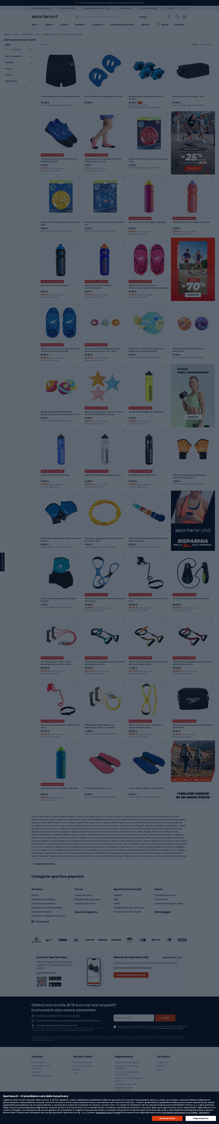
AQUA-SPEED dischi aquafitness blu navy (103, 96)
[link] (169, 17)
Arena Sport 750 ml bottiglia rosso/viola (191, 222)
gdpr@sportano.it (104, 1112)
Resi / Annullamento (82, 1066)
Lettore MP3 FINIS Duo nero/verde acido (191, 598)
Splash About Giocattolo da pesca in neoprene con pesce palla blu (146, 349)
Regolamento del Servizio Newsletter (79, 1030)
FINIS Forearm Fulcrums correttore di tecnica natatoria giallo (145, 726)
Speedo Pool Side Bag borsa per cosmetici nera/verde (192, 726)
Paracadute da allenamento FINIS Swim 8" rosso (60, 726)
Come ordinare (38, 1062)
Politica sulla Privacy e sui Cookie (42, 1040)
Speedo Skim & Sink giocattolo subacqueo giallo (60, 223)
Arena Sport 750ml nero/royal (55, 285)
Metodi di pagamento (41, 1075)
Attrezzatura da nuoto (51, 34)
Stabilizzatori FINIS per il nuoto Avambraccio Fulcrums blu (105, 599)
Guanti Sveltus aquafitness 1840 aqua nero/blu (58, 599)
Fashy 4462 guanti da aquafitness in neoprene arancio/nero (189, 476)
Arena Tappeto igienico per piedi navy (146, 788)
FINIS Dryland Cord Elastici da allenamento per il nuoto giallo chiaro (148, 663)
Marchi (145, 25)
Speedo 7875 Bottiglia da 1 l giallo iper (146, 412)
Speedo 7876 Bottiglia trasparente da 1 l (103, 475)
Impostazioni (200, 1118)
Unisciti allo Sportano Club (131, 975)
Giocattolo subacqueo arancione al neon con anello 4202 (104, 539)
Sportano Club (126, 8)
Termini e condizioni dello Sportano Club (127, 1073)
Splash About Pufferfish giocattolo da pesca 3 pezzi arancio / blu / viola (102, 349)
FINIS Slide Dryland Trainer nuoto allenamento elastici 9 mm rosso (56, 663)
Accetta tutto (167, 1118)
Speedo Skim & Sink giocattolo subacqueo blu (104, 223)
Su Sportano (162, 1062)
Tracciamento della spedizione (40, 1067)
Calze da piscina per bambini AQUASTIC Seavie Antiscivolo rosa (103, 160)
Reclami (77, 1069)
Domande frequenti (82, 1062)
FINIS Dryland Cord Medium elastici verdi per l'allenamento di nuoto (105, 663)
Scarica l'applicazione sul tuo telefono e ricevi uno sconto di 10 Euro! (112, 3)
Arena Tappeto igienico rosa (98, 788)
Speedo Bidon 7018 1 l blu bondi (55, 475)
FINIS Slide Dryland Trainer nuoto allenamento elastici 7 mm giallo (100, 726)
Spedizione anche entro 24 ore (97, 8)
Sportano (7, 34)
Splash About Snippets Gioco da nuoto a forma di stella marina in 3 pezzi (104, 413)
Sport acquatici (27, 34)
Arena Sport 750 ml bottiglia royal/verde (59, 788)
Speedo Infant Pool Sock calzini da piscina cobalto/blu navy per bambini (60, 349)
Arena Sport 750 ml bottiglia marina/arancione (98, 286)
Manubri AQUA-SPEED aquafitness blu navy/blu (146, 97)
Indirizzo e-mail (123, 1018)
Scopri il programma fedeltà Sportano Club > (133, 967)
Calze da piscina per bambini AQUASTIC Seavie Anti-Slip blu (59, 160)
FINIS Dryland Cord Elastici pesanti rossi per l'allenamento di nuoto (193, 663)
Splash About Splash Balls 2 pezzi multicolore (188, 349)
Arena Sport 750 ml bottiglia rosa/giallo (147, 222)
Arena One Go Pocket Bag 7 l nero (188, 96)
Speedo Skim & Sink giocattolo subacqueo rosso (148, 160)
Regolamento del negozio (127, 1062)
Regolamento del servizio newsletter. (171, 1028)
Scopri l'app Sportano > (46, 972)
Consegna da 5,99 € (42, 8)
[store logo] (44, 17)
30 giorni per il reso (68, 8)
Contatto (171, 8)
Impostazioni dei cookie (126, 1084)
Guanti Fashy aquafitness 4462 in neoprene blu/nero (61, 539)
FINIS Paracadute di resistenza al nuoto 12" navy (148, 599)
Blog (75, 1073)
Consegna (36, 1072)
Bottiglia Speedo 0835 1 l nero (142, 475)
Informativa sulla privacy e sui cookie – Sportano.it (185, 1112)
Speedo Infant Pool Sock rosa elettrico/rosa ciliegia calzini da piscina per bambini (149, 286)
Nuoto (38, 34)
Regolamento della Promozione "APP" (124, 1089)
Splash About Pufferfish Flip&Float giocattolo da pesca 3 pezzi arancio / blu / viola (61, 413)
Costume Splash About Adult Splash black (60, 96)
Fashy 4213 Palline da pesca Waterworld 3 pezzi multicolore (148, 539)
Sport (16, 34)
